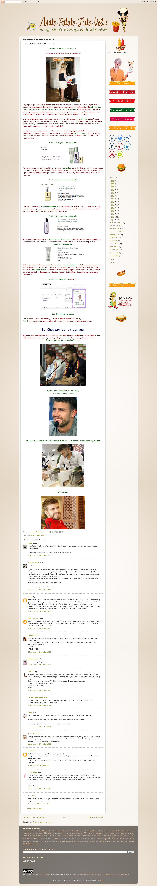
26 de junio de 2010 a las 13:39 (39, 765)
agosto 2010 (115, 235)
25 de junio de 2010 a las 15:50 (39, 628)
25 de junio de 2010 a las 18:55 (39, 690)
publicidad (44, 841)
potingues (40, 535)
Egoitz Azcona (33, 659)
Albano (31, 831)
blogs (122, 833)
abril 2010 (114, 247)
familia (102, 835)
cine (47, 835)
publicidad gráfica (69, 841)
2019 (113, 193)
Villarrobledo (96, 833)
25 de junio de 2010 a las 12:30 (39, 555)
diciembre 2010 (116, 223)
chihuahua (42, 835)
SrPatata (74, 833)
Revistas (68, 833)
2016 (113, 202)
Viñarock (104, 833)
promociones (34, 841)
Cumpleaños (57, 831)
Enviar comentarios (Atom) (43, 822)
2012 (113, 214)
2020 (113, 190)
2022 (113, 184)
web (36, 844)
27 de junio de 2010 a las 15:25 (39, 789)
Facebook (103, 831)
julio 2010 (114, 238)
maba (30, 543)
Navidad (47, 833)
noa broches (33, 618)
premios (26, 841)
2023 (113, 181)
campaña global (129, 833)
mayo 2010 (114, 244)
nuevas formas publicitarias (67, 838)
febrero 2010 (115, 253)
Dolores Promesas (85, 831)
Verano (87, 833)
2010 (113, 220)
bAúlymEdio (33, 635)
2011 (113, 217)
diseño (88, 835)
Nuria (30, 712)
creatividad (69, 835)
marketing (26, 838)
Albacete (26, 831)
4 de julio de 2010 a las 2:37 (38, 804)
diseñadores (81, 835)
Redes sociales (58, 833)
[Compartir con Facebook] (60, 532)
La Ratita (31, 751)
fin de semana (110, 835)
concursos (61, 835)
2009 (113, 259)
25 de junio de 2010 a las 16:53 (39, 652)
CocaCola (49, 831)
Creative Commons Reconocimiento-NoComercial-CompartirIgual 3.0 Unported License (97, 874)
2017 (113, 199)
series (91, 841)
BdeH (30, 597)
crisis (74, 835)
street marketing (113, 841)
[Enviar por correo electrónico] (53, 532)
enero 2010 (114, 256)
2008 (113, 262)
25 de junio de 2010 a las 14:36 (39, 611)
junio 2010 (114, 241)
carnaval (35, 835)
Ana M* (31, 796)
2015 (113, 205)
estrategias (95, 835)
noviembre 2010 (116, 226)
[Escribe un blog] (56, 532)
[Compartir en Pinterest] (62, 532)
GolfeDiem (122, 831)
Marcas (41, 833)
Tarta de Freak (33, 562)
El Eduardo (95, 831)
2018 (113, 196)
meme (50, 838)
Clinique (33, 535)
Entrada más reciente (33, 817)
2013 (113, 211)
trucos (32, 844)
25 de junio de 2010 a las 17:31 (39, 665)
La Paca (31, 833)
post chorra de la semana (119, 838)
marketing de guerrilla (39, 838)
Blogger (101, 880)
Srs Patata (80, 833)
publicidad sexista (83, 841)
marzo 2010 (114, 250)
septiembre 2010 (116, 232)
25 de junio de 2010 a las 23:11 (39, 727)
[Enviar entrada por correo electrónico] (49, 532)
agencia (116, 833)
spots (103, 841)
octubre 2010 (115, 229)
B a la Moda (32, 772)
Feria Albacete (112, 831)
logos (132, 835)
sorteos (96, 841)
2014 (113, 208)
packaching (93, 838)
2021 (113, 187)
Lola (36, 833)
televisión (123, 841)
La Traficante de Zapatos (38, 697)
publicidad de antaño (55, 841)
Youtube (111, 833)
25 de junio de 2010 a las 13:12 (39, 590)
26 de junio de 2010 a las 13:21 (39, 744)
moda (55, 838)
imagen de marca (121, 835)
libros (128, 835)
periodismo (101, 838)
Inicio (65, 817)
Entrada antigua (95, 817)
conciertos (53, 835)
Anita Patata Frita (35, 734)
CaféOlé (31, 672)
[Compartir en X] (58, 532)
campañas (27, 835)
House (129, 831)
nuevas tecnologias (83, 838)
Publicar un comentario (34, 808)
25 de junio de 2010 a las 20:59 (39, 705)
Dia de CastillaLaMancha (71, 831)
